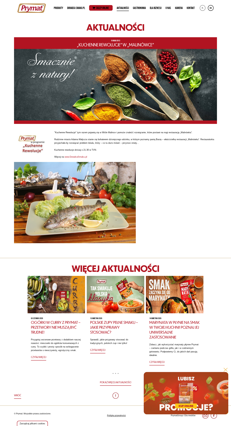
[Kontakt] (205, 415)
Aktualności (123, 8)
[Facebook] (214, 415)
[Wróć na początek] (115, 395)
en (211, 8)
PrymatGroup (177, 415)
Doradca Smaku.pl (76, 8)
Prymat (31, 8)
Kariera (179, 8)
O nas (168, 8)
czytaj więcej (38, 356)
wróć (17, 395)
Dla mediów (189, 415)
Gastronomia (139, 8)
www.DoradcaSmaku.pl (76, 157)
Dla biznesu (155, 8)
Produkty (58, 8)
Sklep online (102, 8)
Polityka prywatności (116, 415)
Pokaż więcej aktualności (115, 382)
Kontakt (191, 8)
